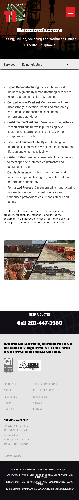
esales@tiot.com (12, 435)
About (7, 390)
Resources (10, 396)
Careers (9, 409)
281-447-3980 (45, 323)
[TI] (15, 21)
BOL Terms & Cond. (43, 390)
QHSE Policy (39, 396)
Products (10, 384)
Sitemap (37, 409)
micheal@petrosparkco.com (17, 439)
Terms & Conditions (44, 384)
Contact (9, 403)
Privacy (37, 403)
